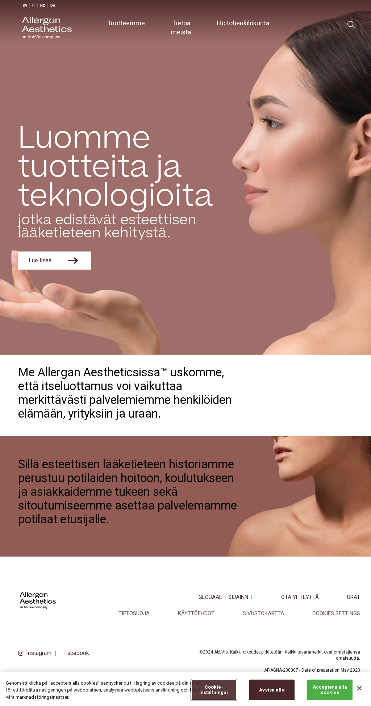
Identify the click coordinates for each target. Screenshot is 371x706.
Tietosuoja (134, 613)
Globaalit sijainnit (226, 597)
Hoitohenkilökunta (243, 23)
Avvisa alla (271, 690)
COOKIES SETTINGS (336, 613)
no (43, 6)
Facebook (76, 653)
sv (25, 6)
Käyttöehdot (196, 613)
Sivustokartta (263, 613)
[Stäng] (359, 688)
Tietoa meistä (181, 27)
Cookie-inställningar (214, 690)
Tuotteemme (126, 23)
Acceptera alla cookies (330, 690)
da (52, 6)
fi (34, 5)
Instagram (38, 653)
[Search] (351, 24)
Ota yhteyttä (300, 597)
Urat (353, 597)
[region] (185, 689)
